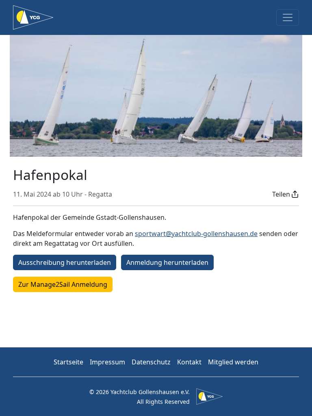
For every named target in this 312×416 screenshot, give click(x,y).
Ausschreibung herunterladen (64, 262)
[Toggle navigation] (287, 17)
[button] (285, 194)
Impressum (107, 362)
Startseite (68, 362)
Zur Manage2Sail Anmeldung (62, 284)
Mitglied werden (233, 362)
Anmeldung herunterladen (167, 262)
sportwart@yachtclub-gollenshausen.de (196, 233)
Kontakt (189, 362)
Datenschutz (151, 362)
